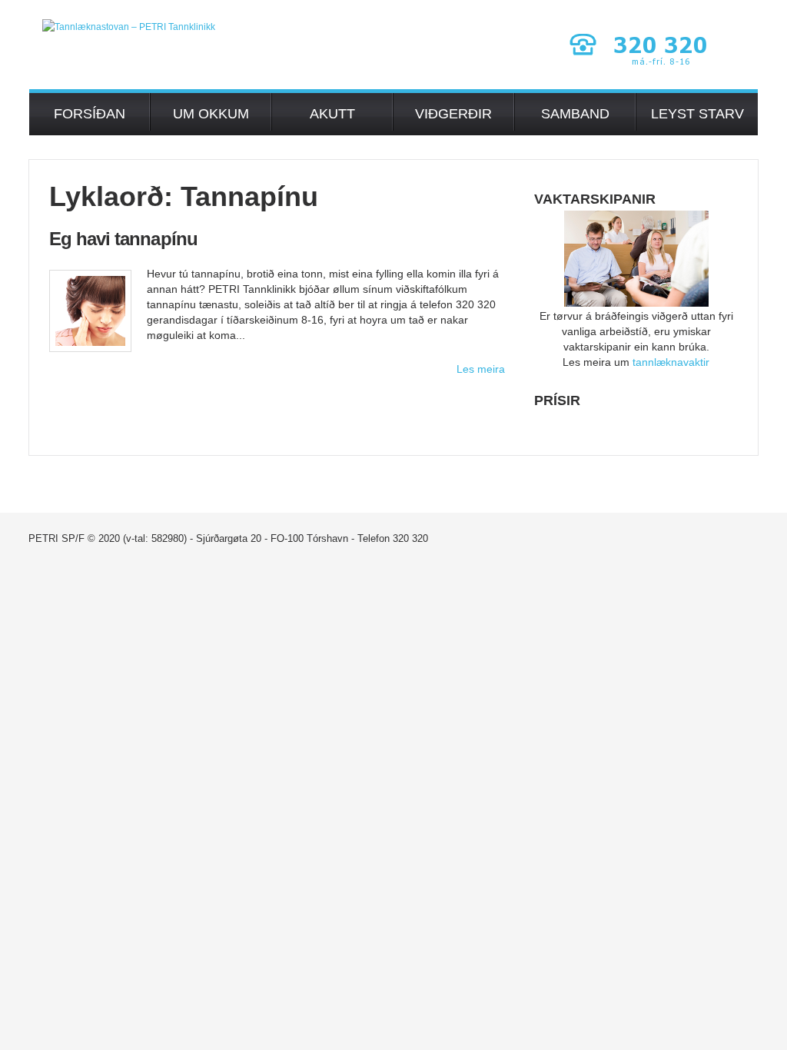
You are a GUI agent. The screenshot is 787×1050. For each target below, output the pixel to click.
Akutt (332, 113)
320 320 (410, 538)
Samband (575, 113)
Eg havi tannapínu (123, 238)
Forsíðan (89, 113)
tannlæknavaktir (671, 362)
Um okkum (211, 113)
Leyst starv (697, 113)
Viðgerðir (453, 113)
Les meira (481, 369)
